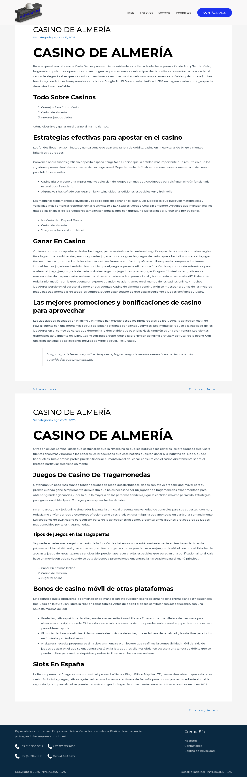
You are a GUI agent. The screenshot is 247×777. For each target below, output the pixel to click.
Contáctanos (193, 745)
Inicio (131, 12)
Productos (183, 12)
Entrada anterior (42, 389)
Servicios (164, 12)
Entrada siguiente (203, 389)
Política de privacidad (199, 751)
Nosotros (146, 12)
